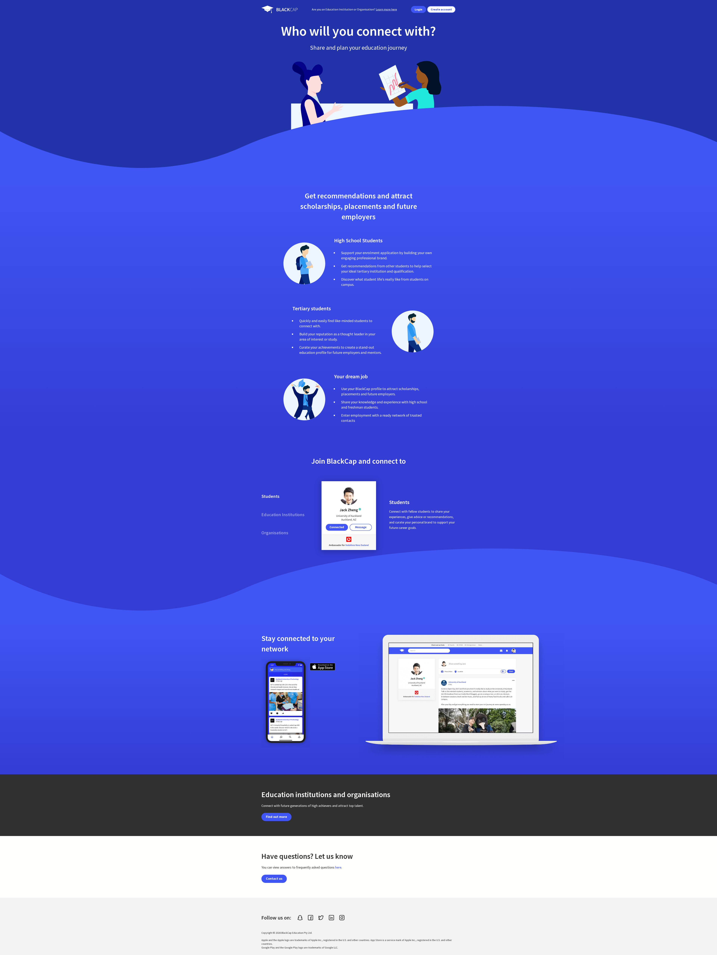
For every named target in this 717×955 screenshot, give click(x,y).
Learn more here (386, 9)
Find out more (276, 817)
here (338, 867)
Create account (441, 9)
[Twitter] (321, 917)
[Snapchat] (300, 917)
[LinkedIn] (331, 917)
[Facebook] (310, 917)
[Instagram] (342, 917)
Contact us (274, 878)
